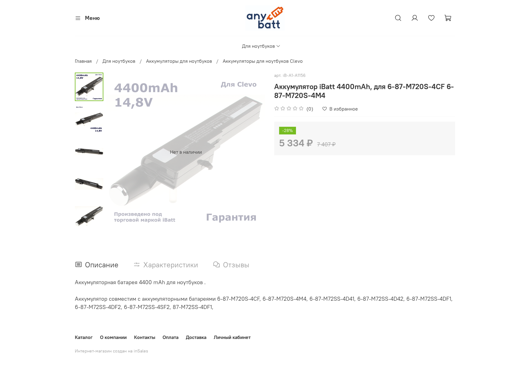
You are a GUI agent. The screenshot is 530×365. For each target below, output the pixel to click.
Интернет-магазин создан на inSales (111, 351)
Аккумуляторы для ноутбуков (179, 61)
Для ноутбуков (258, 46)
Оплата (171, 337)
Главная (83, 61)
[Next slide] (252, 152)
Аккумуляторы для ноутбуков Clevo (263, 61)
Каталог (84, 337)
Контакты (144, 337)
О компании (113, 337)
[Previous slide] (118, 152)
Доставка (196, 337)
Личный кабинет (232, 337)
